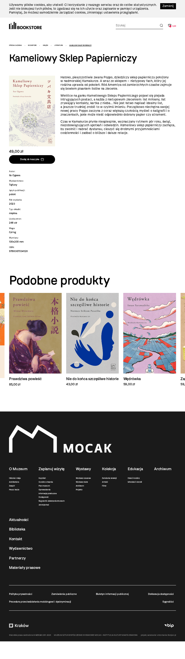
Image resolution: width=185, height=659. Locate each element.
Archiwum (80, 486)
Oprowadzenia (45, 489)
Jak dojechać (44, 505)
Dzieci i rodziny (134, 478)
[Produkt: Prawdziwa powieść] (35, 340)
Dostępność (43, 497)
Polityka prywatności (20, 594)
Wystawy (83, 469)
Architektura (14, 482)
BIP (169, 625)
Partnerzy (17, 558)
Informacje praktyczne (48, 493)
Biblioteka (17, 529)
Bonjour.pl (172, 635)
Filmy (104, 486)
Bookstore (32, 45)
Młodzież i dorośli (135, 482)
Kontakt (15, 539)
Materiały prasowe (24, 567)
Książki (45, 45)
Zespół (12, 486)
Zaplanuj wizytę (52, 469)
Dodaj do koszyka (29, 159)
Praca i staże (14, 489)
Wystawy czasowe (83, 478)
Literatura (58, 45)
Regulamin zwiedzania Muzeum (51, 501)
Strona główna (15, 45)
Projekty (79, 489)
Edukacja (135, 469)
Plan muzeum (44, 486)
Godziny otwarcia (46, 482)
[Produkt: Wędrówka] (149, 340)
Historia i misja (15, 478)
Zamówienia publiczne (63, 594)
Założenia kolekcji (109, 478)
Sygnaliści (168, 601)
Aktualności (18, 519)
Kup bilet (42, 478)
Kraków (19, 625)
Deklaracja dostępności (161, 594)
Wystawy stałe (82, 482)
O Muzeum (18, 469)
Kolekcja (109, 469)
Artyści (105, 482)
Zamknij (168, 6)
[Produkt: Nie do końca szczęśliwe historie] (92, 340)
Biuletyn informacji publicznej (112, 594)
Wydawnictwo (20, 548)
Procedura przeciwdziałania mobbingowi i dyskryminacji (40, 601)
